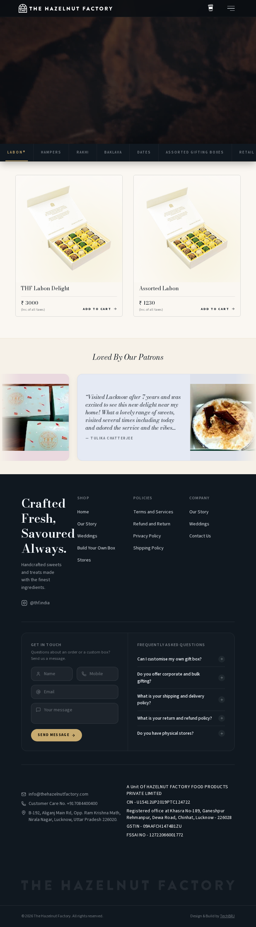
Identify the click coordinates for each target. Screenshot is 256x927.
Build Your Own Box (96, 548)
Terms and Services (153, 512)
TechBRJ (227, 916)
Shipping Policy (148, 548)
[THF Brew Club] (210, 8)
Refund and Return (151, 524)
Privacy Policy (147, 536)
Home (83, 512)
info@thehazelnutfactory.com (58, 794)
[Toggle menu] (231, 8)
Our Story (87, 524)
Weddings (87, 536)
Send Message (53, 734)
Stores (84, 560)
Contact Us (200, 536)
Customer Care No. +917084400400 (63, 803)
